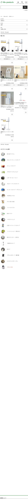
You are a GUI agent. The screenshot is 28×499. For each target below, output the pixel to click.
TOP (1, 16)
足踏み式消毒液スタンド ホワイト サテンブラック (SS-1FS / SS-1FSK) (20, 54)
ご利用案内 (25, 10)
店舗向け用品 (6, 16)
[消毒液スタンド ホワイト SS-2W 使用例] (7, 72)
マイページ (18, 3)
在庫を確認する (6, 58)
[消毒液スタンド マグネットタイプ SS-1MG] (7, 98)
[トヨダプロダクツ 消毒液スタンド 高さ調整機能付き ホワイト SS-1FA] (20, 97)
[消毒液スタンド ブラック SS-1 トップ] (20, 72)
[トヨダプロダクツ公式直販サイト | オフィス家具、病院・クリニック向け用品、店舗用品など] (7, 2)
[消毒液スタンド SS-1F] (7, 124)
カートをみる (22, 3)
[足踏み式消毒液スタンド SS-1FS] (20, 45)
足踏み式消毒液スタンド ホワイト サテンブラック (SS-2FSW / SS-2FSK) (7, 54)
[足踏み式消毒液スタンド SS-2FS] (7, 45)
